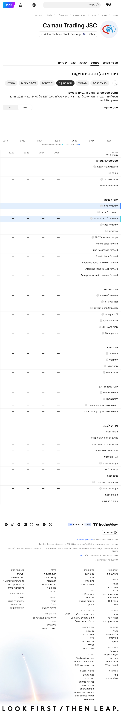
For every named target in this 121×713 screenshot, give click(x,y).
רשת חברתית (50, 573)
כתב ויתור (89, 678)
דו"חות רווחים (111, 634)
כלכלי (115, 631)
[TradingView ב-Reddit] (6, 524)
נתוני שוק (89, 580)
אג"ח (115, 590)
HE (29, 5)
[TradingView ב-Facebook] (44, 524)
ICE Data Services (85, 539)
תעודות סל (113, 587)
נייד (116, 674)
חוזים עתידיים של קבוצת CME (79, 614)
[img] (45, 34)
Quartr (80, 555)
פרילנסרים (51, 624)
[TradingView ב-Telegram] (19, 524)
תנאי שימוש (88, 674)
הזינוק (91, 604)
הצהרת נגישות (87, 688)
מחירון (91, 577)
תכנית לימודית (17, 608)
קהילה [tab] (83, 62)
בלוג (92, 638)
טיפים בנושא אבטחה (84, 692)
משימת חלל (88, 634)
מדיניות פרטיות (86, 681)
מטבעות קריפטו (110, 594)
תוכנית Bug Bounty (84, 695)
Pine (115, 604)
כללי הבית (51, 587)
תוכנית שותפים (17, 604)
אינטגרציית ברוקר (16, 601)
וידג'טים (20, 573)
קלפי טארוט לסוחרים (84, 661)
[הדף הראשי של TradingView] (108, 5)
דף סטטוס (89, 699)
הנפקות (114, 641)
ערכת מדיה (88, 648)
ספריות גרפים (17, 577)
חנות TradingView (85, 658)
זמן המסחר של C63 (84, 665)
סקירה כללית (88, 594)
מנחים (53, 591)
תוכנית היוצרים (49, 584)
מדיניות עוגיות (87, 685)
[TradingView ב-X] (50, 524)
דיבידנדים (113, 638)
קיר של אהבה (50, 577)
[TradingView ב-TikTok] (12, 524)
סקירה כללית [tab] (110, 62)
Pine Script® (111, 665)
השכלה (53, 604)
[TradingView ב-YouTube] (38, 524)
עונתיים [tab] (62, 62)
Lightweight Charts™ (13, 580)
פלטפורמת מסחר (16, 587)
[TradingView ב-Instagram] (31, 524)
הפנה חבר (51, 580)
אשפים (53, 621)
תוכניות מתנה (87, 584)
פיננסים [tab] (94, 62)
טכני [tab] (73, 62)
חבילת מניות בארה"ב (84, 621)
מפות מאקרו (112, 661)
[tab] (99, 83)
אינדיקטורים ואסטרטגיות (44, 617)
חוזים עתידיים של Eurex (82, 617)
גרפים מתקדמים (16, 584)
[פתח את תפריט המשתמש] (20, 5)
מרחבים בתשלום (48, 628)
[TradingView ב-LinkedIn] (25, 524)
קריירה (91, 644)
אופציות (114, 658)
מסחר (53, 601)
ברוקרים (90, 597)
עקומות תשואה (111, 654)
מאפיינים (89, 573)
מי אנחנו (90, 631)
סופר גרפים (112, 573)
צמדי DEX (113, 601)
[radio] (25, 107)
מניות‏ (115, 583)
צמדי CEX (113, 597)
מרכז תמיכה (88, 641)
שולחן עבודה (112, 678)
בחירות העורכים (48, 608)
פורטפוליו (113, 651)
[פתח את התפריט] (116, 5)
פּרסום (21, 597)
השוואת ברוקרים (86, 601)
